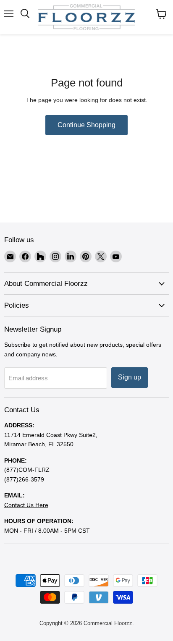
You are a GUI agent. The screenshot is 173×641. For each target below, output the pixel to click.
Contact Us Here (26, 505)
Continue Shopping (86, 124)
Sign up (129, 377)
